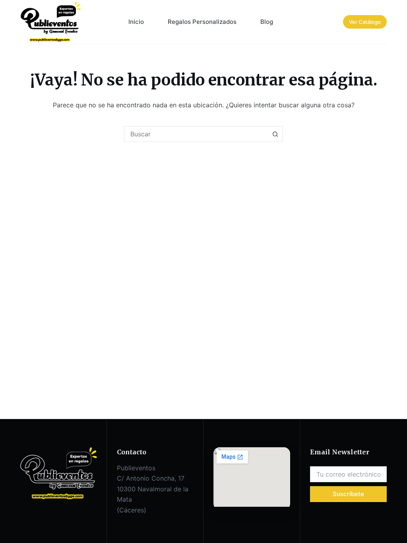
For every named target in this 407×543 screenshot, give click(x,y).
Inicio (136, 21)
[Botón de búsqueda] (275, 134)
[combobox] (195, 134)
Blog (266, 21)
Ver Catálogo (365, 22)
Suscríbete (348, 494)
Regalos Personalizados (202, 21)
